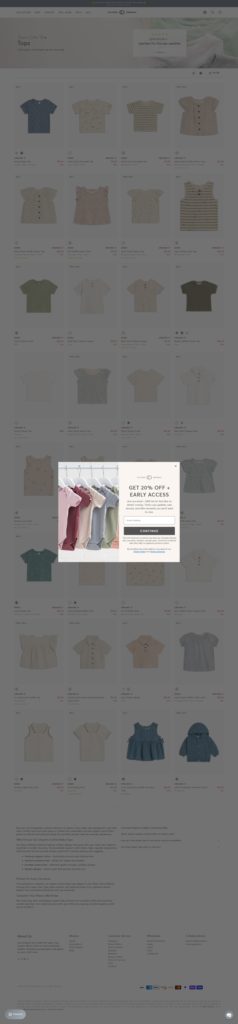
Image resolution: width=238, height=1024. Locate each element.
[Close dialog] (175, 466)
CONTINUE (149, 531)
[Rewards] (15, 1014)
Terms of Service (157, 552)
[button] (229, 1015)
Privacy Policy (140, 552)
